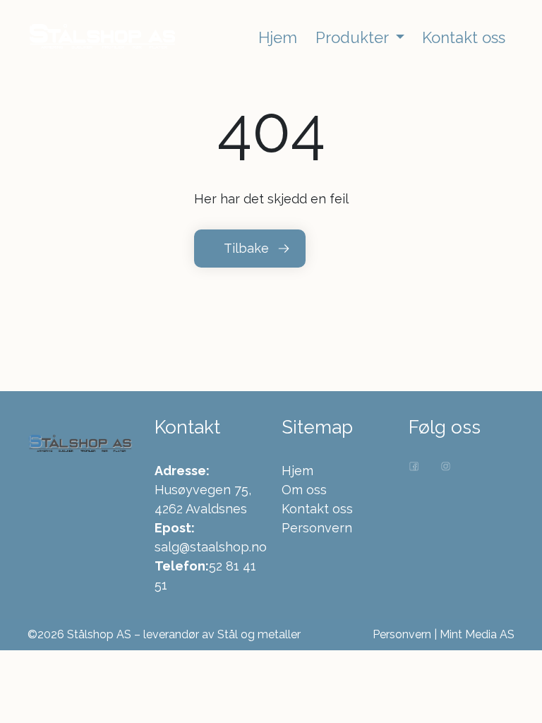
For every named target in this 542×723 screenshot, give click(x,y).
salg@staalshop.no (211, 546)
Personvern (317, 527)
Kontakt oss (317, 508)
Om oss (304, 489)
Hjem (297, 470)
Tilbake (246, 248)
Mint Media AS (477, 634)
